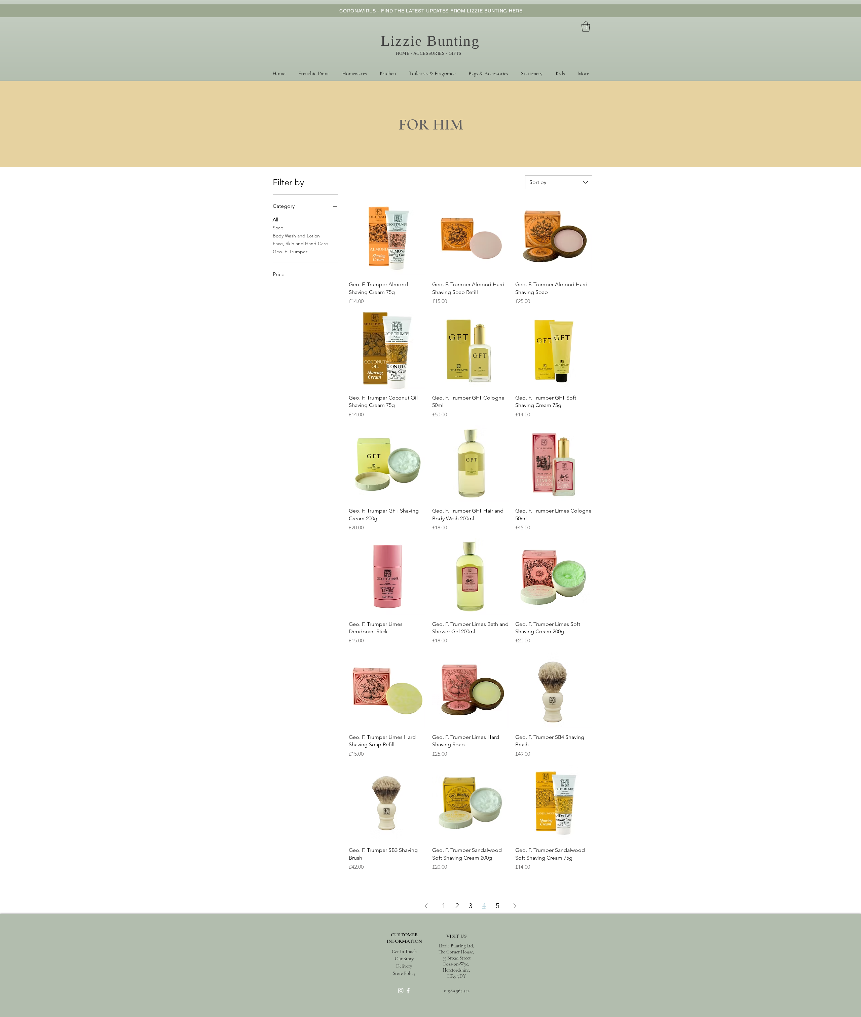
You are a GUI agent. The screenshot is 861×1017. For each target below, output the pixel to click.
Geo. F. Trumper (290, 252)
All (275, 220)
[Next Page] (515, 905)
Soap (278, 228)
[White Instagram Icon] (400, 990)
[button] (586, 27)
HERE (516, 10)
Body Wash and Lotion (296, 236)
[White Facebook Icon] (408, 990)
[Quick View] (387, 237)
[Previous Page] (426, 905)
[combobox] (558, 182)
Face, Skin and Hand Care (300, 243)
